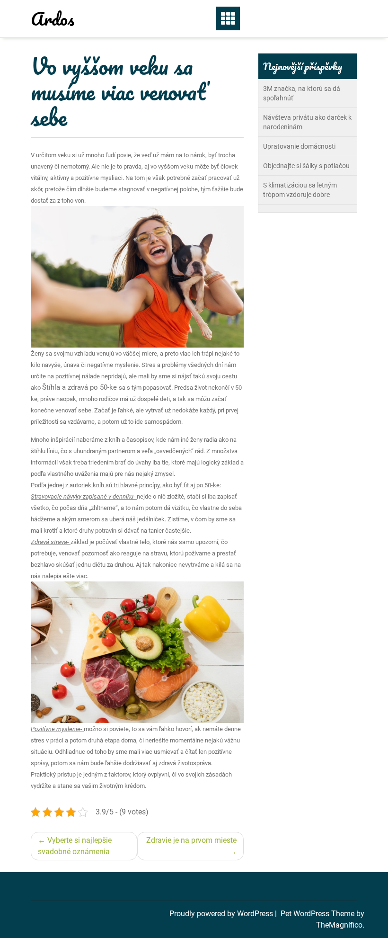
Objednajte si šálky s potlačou (306, 166)
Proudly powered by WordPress (222, 913)
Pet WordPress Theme (318, 913)
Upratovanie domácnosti (299, 146)
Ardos (52, 18)
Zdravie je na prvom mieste (191, 840)
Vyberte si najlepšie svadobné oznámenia (75, 846)
